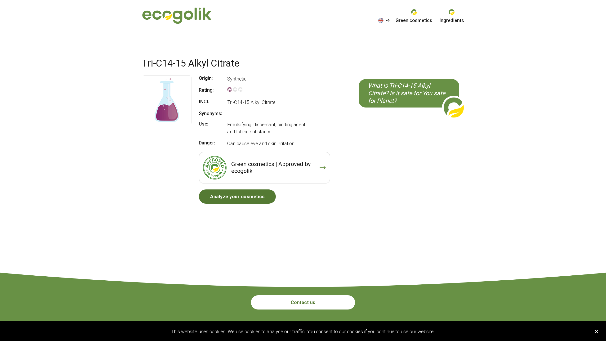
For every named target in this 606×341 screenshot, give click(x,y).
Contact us (303, 302)
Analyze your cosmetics (237, 196)
